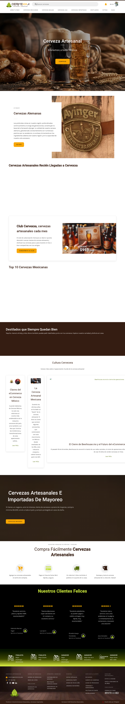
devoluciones (90, 693)
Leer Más (15, 445)
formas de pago (110, 690)
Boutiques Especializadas (52, 682)
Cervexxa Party (71, 680)
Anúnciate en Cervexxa (32, 687)
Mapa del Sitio (33, 680)
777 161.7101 (11, 680)
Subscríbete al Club (26, 250)
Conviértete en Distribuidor (52, 687)
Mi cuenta (89, 677)
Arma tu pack (15, 10)
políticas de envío (92, 690)
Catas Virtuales (71, 677)
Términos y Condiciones (90, 686)
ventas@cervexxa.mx (15, 677)
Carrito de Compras (92, 680)
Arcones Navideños (72, 685)
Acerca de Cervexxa (34, 677)
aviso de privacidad (92, 683)
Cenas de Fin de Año (73, 683)
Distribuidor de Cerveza (52, 678)
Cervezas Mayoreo (15, 521)
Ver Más (19, 144)
